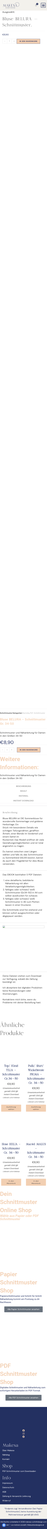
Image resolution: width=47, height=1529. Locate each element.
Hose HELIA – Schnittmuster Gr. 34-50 (11, 1148)
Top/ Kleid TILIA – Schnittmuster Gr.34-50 (11, 1072)
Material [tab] (23, 796)
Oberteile (25, 713)
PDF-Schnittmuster (37, 713)
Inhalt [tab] (23, 791)
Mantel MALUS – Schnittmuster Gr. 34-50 (36, 1151)
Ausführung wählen (11, 1108)
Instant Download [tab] (23, 800)
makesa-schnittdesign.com (36, 1522)
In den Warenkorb (28, 41)
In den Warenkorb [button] (11, 1182)
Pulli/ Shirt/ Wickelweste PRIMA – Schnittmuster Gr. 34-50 (36, 1075)
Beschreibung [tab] (23, 786)
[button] (43, 5)
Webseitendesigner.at (35, 1525)
